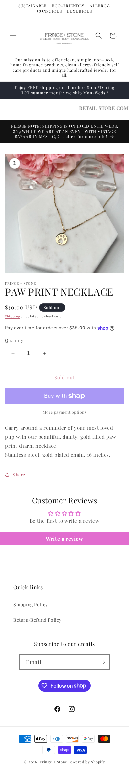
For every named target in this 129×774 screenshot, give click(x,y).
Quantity (14, 340)
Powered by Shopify (86, 761)
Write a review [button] (64, 538)
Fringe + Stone (53, 761)
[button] (13, 35)
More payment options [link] (64, 412)
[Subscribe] (102, 662)
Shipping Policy (30, 604)
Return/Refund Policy (37, 620)
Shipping (12, 316)
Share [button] (19, 474)
